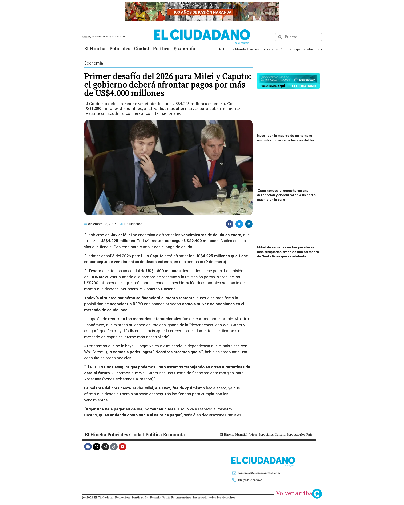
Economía (184, 48)
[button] (229, 224)
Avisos (254, 49)
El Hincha (95, 48)
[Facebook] (88, 446)
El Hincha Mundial (233, 49)
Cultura (285, 49)
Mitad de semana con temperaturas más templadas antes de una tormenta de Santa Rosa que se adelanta (288, 251)
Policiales (119, 48)
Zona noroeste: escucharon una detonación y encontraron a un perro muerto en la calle (286, 195)
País (318, 49)
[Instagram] (105, 446)
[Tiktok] (114, 446)
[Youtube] (122, 446)
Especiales (270, 49)
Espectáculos (303, 49)
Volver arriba (294, 493)
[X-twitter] (96, 446)
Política (161, 48)
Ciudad (141, 48)
